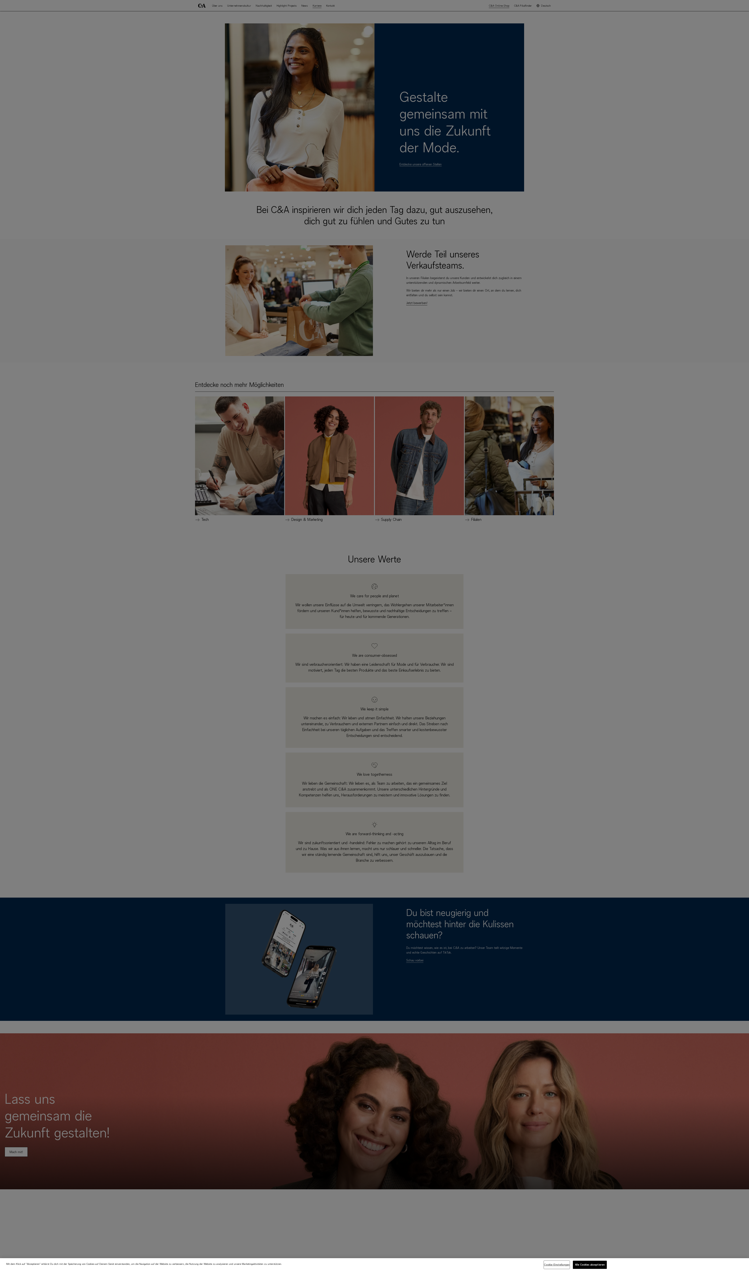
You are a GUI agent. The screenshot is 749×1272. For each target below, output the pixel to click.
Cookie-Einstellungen (557, 1264)
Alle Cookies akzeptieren (590, 1264)
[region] (374, 1265)
